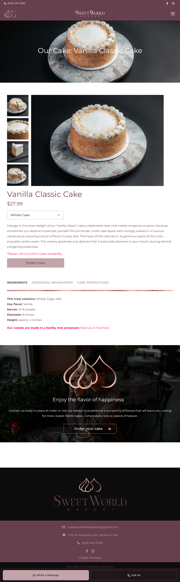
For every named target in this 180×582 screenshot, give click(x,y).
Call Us (135, 575)
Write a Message (48, 575)
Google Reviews (90, 557)
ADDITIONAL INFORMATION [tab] (52, 282)
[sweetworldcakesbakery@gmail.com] (63, 527)
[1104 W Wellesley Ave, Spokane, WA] (64, 535)
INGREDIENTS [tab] (17, 282)
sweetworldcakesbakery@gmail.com (93, 527)
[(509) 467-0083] (78, 542)
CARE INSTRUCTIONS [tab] (93, 282)
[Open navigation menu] (173, 13)
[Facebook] (167, 3)
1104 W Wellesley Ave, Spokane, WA (93, 535)
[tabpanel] (90, 313)
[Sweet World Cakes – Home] (10, 14)
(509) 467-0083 (92, 543)
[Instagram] (173, 3)
